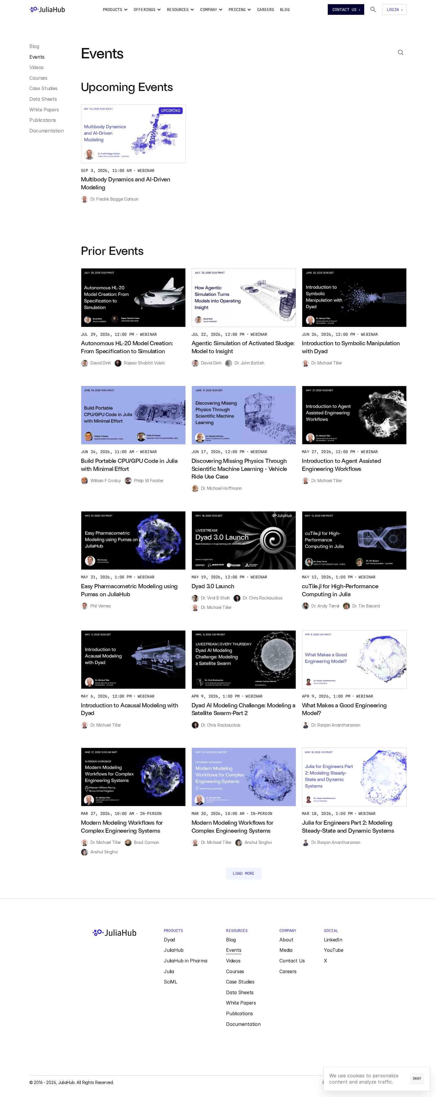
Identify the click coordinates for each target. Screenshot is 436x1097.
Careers (288, 971)
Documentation (46, 131)
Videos (36, 67)
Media (285, 950)
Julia (169, 971)
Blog (34, 46)
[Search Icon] (401, 52)
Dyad (169, 940)
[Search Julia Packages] (373, 9)
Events (36, 57)
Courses (38, 78)
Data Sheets (43, 99)
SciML (170, 982)
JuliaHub (173, 950)
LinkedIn (333, 940)
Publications (42, 120)
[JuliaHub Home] (47, 9)
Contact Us (292, 961)
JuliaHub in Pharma (185, 961)
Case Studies (43, 88)
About (286, 940)
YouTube (333, 950)
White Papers (44, 110)
